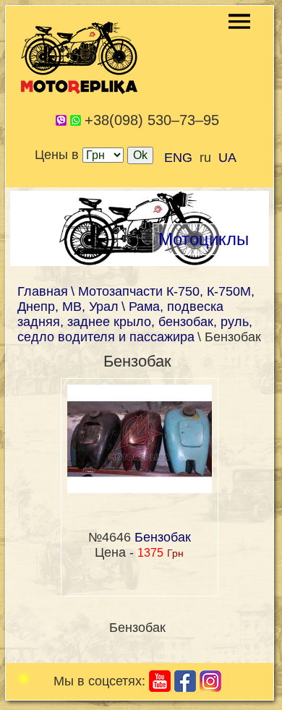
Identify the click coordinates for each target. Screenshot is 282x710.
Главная (42, 291)
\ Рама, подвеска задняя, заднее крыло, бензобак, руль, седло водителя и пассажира (134, 321)
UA (227, 157)
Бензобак (162, 537)
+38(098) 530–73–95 (152, 120)
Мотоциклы (203, 239)
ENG (178, 157)
